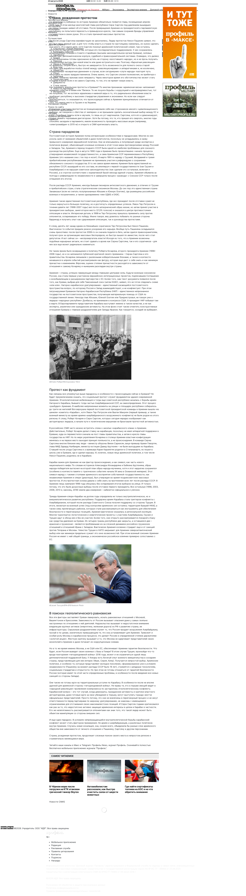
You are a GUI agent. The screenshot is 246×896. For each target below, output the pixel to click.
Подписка (56, 857)
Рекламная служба (60, 848)
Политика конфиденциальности (62, 888)
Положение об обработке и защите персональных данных (75, 885)
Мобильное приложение (63, 842)
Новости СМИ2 (57, 801)
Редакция (56, 845)
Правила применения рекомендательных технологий (73, 891)
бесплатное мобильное (61, 748)
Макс (76, 745)
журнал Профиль (117, 745)
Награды (55, 860)
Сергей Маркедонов (77, 11)
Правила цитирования (62, 851)
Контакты (56, 854)
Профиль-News (99, 745)
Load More (104, 809)
